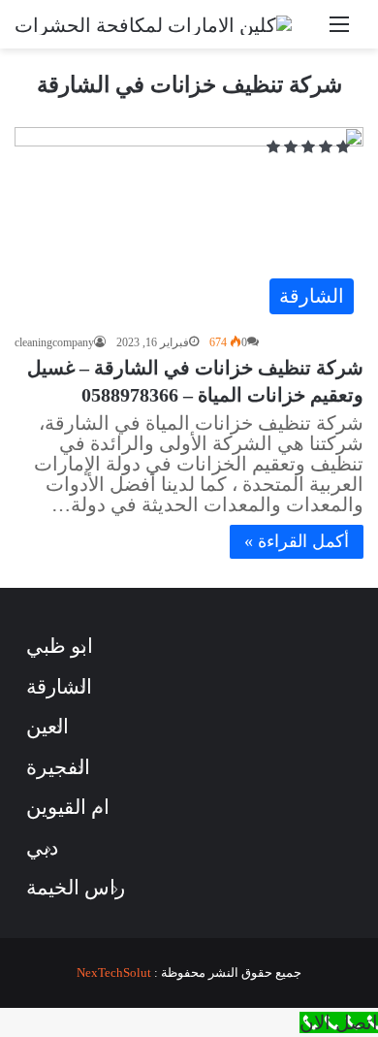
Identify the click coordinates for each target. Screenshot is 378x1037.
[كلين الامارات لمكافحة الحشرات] (153, 24)
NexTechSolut (114, 972)
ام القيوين (68, 807)
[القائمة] (339, 31)
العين (47, 726)
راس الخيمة (75, 887)
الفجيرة (58, 767)
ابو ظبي (59, 646)
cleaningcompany (54, 342)
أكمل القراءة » (296, 541)
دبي (42, 847)
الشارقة (59, 686)
